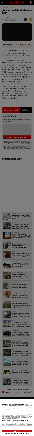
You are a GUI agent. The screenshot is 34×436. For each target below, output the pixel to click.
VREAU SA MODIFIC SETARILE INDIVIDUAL (17, 433)
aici (22, 414)
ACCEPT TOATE (17, 431)
